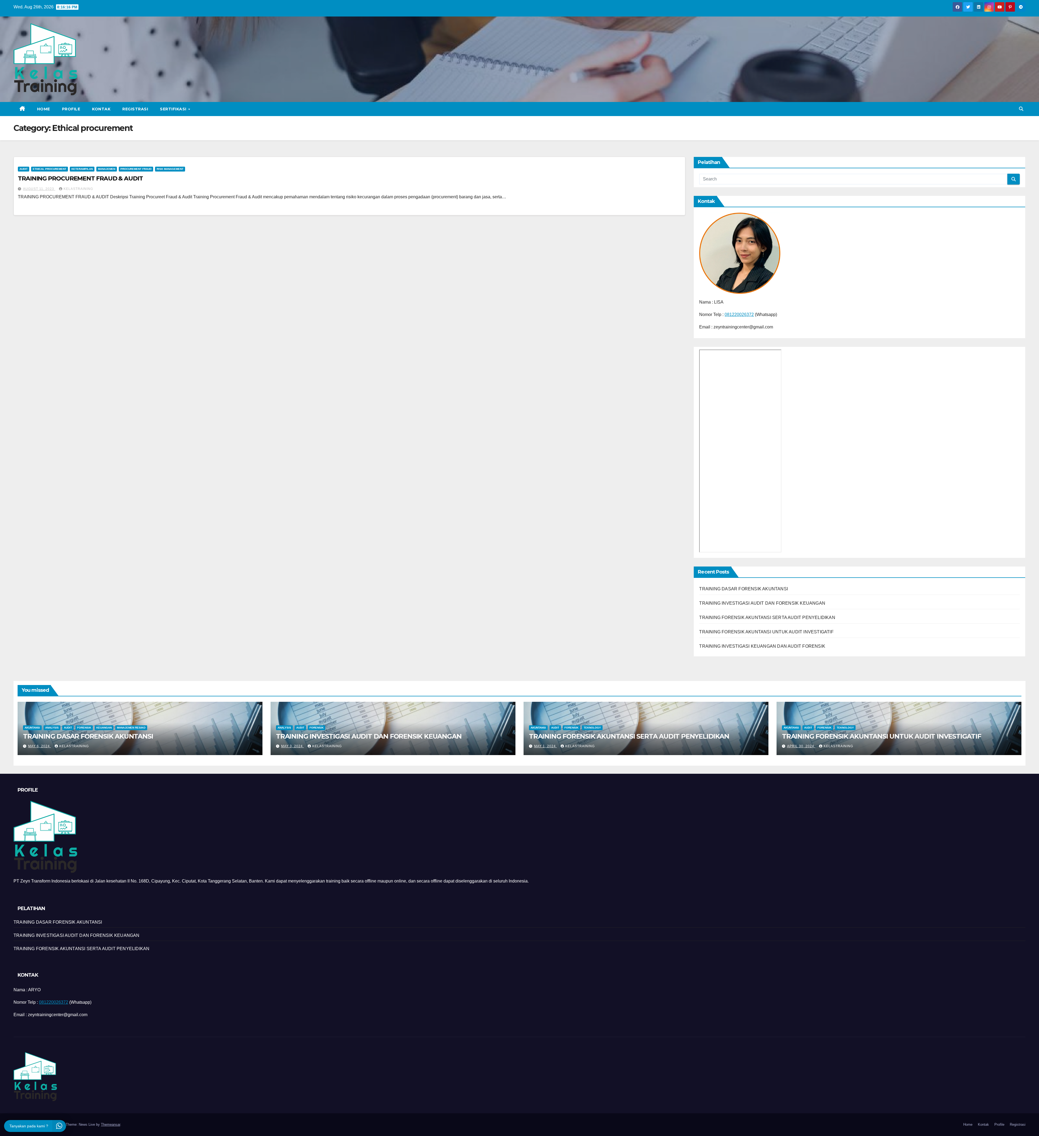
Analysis (52, 727)
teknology (592, 727)
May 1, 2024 (545, 746)
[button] (1021, 109)
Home (43, 109)
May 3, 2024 (292, 746)
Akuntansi (32, 727)
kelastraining (78, 189)
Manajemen (106, 168)
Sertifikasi (174, 109)
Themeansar (110, 1124)
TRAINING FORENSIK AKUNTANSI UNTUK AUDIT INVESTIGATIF (766, 632)
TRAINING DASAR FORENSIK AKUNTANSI (743, 589)
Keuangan (104, 727)
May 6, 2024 (39, 746)
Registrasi (135, 109)
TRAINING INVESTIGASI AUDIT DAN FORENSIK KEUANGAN (762, 603)
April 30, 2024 (801, 746)
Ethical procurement (49, 168)
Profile (71, 109)
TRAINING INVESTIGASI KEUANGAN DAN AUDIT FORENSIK (762, 646)
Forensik (84, 727)
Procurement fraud (136, 168)
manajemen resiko (131, 727)
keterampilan (82, 168)
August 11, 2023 (39, 189)
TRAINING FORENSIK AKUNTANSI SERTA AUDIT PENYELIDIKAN (767, 617)
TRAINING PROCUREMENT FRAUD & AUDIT (80, 178)
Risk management (170, 168)
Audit (23, 168)
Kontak (101, 109)
